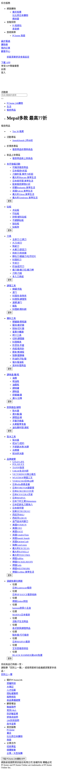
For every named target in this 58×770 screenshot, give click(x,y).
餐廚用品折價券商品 (22, 149)
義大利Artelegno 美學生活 (25, 197)
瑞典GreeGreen (19, 545)
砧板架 (15, 227)
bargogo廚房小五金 (21, 608)
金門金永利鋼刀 (20, 521)
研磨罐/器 (17, 395)
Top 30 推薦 (18, 131)
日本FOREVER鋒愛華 (23, 488)
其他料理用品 (19, 365)
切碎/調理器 (18, 338)
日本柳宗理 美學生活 (22, 181)
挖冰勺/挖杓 (18, 443)
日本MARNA (18, 498)
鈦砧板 (15, 223)
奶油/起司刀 (18, 266)
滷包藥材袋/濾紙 (20, 427)
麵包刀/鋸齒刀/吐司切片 (24, 256)
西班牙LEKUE (19, 518)
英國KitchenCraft (20, 541)
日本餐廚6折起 (19, 171)
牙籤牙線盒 (18, 421)
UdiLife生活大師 (20, 471)
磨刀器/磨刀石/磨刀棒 (23, 270)
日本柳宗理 (18, 508)
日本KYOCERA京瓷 (22, 494)
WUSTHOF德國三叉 (22, 477)
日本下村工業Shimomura (24, 501)
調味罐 (15, 388)
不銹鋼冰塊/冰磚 (20, 447)
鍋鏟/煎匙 (17, 289)
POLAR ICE (18, 464)
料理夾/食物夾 (19, 296)
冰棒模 (15, 450)
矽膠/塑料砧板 (19, 217)
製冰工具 (11, 436)
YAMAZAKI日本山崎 (23, 481)
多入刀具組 (18, 276)
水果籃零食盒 (19, 424)
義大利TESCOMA (21, 555)
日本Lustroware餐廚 (22, 588)
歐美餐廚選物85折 (21, 184)
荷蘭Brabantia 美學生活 (23, 187)
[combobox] (29, 95)
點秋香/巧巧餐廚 (20, 635)
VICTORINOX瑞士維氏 (24, 474)
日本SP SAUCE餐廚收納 (24, 594)
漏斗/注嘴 (17, 398)
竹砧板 (15, 213)
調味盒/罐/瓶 (13, 374)
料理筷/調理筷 (19, 299)
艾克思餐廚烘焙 (20, 648)
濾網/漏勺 (17, 302)
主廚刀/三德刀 (19, 239)
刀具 (9, 236)
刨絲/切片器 (18, 328)
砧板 (9, 207)
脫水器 (15, 410)
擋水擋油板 (18, 362)
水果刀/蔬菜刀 (19, 249)
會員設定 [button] (24, 57)
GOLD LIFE (18, 462)
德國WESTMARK (21, 568)
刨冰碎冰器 (18, 453)
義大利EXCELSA (21, 548)
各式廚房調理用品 (21, 628)
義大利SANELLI (20, 552)
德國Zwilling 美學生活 (23, 572)
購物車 (4, 44)
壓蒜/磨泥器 (18, 325)
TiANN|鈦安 (18, 467)
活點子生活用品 (20, 621)
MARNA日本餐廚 (21, 615)
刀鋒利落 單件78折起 (22, 174)
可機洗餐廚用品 (20, 167)
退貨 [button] (18, 57)
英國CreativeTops (20, 535)
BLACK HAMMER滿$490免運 (27, 655)
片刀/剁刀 (17, 243)
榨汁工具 (16, 335)
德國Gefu (16, 565)
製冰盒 (15, 440)
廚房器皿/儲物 (14, 407)
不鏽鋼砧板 (18, 220)
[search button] (2, 98)
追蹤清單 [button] (11, 57)
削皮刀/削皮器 (19, 253)
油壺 (14, 378)
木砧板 (15, 210)
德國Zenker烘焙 (20, 601)
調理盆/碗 (17, 417)
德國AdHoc (18, 558)
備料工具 (11, 318)
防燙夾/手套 (18, 345)
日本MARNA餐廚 (21, 641)
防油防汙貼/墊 (19, 359)
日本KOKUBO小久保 (23, 491)
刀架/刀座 (17, 273)
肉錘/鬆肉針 (18, 348)
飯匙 (14, 306)
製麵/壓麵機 (18, 355)
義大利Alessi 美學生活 (23, 194)
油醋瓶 (15, 385)
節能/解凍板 (18, 352)
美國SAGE (17, 531)
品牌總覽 (11, 459)
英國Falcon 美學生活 (22, 191)
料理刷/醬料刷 (19, 309)
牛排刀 (15, 263)
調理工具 (11, 285)
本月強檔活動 (13, 164)
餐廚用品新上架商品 (22, 158)
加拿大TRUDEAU (21, 511)
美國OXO (17, 528)
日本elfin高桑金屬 (21, 484)
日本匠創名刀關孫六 (22, 504)
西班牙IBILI (18, 514)
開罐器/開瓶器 (19, 322)
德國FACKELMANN (22, 562)
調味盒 (15, 391)
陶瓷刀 (15, 246)
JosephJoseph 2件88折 (22, 140)
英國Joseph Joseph (21, 538)
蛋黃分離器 (18, 332)
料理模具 (16, 342)
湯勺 (14, 292)
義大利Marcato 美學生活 (24, 177)
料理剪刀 (16, 259)
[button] (29, 19)
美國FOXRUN (19, 525)
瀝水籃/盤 (17, 414)
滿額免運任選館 (15, 581)
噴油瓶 (15, 381)
